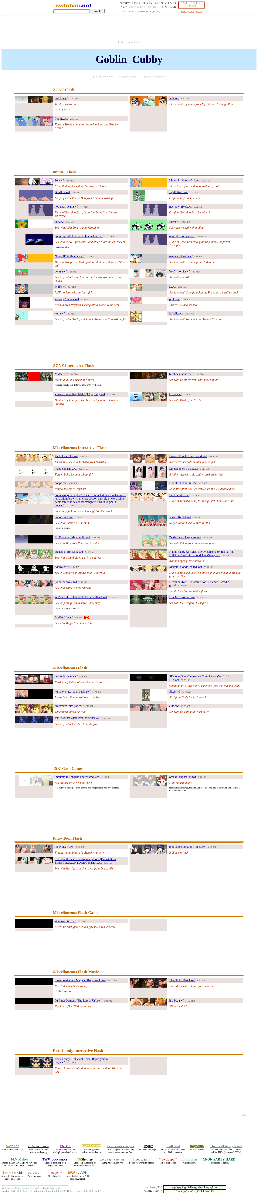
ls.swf (172, 286)
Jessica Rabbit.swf (180, 517)
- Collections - (38, 1146)
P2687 (191, 11)
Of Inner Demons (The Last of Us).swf (78, 1000)
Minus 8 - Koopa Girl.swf (184, 180)
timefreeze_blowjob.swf (69, 706)
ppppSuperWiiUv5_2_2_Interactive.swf (79, 236)
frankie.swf (61, 118)
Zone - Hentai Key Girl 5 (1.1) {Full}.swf (80, 394)
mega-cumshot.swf (66, 468)
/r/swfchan (189, 1159)
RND (156, 6)
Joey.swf (174, 221)
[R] (150, 6)
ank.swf (59, 221)
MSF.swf (60, 286)
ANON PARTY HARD (219, 1159)
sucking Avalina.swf (67, 299)
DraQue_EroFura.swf (182, 597)
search (141, 1159)
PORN (159, 3)
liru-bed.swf (176, 1000)
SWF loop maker (55, 1159)
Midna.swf (61, 374)
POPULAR (169, 6)
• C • (124, 6)
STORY (125, 3)
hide (228, 1188)
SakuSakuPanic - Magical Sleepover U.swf (80, 980)
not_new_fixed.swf (180, 206)
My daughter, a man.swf (183, 468)
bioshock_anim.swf (180, 374)
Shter (84, 1159)
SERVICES (136, 6)
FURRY (147, 3)
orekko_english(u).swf (182, 776)
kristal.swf (175, 394)
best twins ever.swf (66, 676)
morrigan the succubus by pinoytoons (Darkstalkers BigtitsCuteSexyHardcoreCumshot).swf (85, 861)
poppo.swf (61, 483)
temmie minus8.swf (180, 256)
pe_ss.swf (60, 271)
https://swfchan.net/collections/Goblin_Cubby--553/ (32, 1188)
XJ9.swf (174, 98)
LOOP (136, 3)
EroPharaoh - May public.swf (72, 537)
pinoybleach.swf (64, 846)
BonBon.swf (62, 192)
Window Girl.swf (65, 921)
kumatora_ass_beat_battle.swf (72, 691)
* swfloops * (168, 1159)
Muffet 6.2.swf (64, 617)
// (125, 11)
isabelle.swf (176, 313)
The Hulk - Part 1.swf (182, 980)
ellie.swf (174, 706)
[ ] (129, 42)
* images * (54, 1173)
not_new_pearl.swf (66, 206)
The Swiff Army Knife (226, 1146)
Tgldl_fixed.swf (178, 192)
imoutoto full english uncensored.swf (77, 776)
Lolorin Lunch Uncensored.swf (188, 456)
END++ (65, 1146)
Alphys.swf (62, 566)
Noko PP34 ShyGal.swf (69, 256)
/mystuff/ (197, 1146)
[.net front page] (54, 6)
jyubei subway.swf (66, 582)
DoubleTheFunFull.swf (183, 483)
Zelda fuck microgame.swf (185, 537)
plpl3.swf (174, 299)
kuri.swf (60, 313)
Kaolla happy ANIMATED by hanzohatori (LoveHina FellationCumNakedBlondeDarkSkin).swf (201, 553)
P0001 (184, 11)
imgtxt (148, 1146)
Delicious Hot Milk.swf (69, 551)
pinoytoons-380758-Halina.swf (187, 846)
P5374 (199, 11)
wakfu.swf (61, 98)
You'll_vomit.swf (179, 271)
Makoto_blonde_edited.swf (185, 566)
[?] (146, 6)
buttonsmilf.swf (64, 517)
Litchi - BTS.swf (179, 495)
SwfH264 (173, 1146)
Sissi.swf (174, 691)
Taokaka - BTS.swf (66, 456)
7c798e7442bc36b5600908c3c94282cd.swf (81, 597)
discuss (229, 1190)
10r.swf (59, 180)
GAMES (170, 3)
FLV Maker (19, 1159)
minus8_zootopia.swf (182, 236)
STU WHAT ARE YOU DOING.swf (77, 718)
